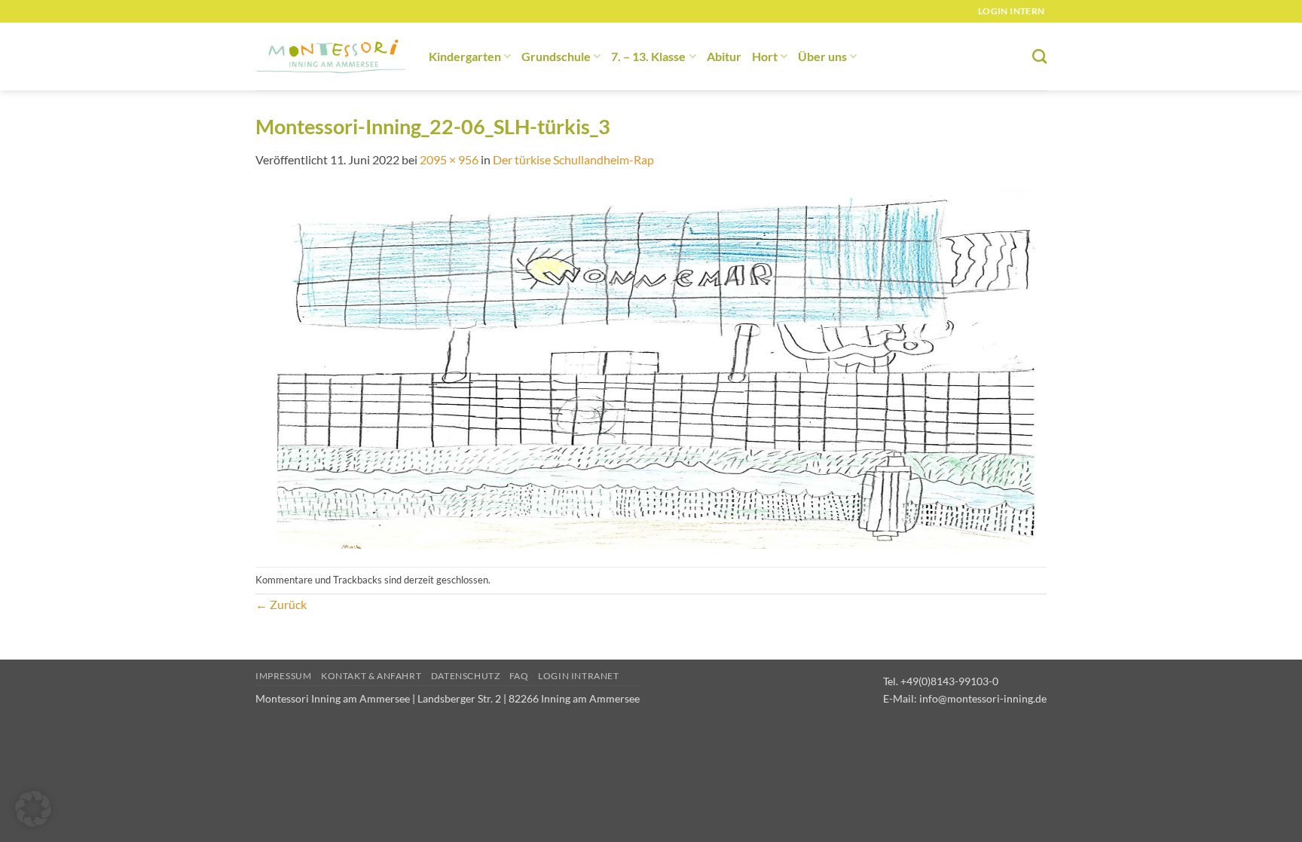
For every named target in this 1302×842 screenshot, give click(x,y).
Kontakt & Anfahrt (371, 675)
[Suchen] (1039, 56)
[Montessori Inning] (330, 57)
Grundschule (556, 56)
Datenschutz (465, 675)
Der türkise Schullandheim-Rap (573, 159)
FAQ (519, 675)
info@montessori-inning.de (983, 698)
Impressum (283, 675)
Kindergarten (465, 56)
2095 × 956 (449, 159)
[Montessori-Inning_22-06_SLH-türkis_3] (651, 366)
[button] (33, 809)
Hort (765, 56)
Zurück (281, 604)
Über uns (822, 56)
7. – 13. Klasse (648, 56)
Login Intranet (578, 675)
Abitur (724, 56)
